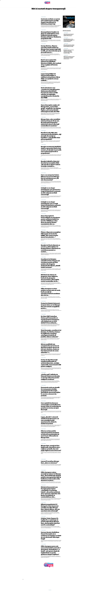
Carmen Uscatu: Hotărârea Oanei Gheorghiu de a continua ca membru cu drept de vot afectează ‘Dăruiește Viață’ (51, 535)
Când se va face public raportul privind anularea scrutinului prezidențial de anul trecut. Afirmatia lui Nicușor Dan (50, 434)
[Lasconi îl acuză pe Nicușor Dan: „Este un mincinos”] (31, 462)
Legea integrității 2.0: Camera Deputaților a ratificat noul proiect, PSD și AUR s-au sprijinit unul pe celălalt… (50, 77)
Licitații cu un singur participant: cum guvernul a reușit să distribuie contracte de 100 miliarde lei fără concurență (50, 191)
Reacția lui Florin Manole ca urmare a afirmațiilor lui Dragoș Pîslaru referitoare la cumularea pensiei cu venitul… (50, 248)
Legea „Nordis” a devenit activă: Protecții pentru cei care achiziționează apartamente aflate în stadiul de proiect (50, 420)
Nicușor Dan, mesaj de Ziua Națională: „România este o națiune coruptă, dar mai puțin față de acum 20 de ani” (51, 448)
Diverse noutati (43, 57)
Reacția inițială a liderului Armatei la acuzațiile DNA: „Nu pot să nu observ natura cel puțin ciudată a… (50, 163)
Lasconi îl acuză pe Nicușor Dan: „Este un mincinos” (50, 462)
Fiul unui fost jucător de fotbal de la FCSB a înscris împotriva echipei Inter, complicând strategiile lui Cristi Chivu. (52, 573)
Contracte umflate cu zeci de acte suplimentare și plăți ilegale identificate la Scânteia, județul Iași (50, 21)
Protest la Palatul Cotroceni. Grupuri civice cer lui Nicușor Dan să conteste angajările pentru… (50, 305)
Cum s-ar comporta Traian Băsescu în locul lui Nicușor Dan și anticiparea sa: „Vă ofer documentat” (50, 177)
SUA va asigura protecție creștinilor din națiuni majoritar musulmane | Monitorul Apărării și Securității (69, 45)
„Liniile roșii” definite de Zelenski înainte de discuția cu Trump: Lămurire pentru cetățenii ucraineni (50, 376)
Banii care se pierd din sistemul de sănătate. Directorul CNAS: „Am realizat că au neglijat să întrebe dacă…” (51, 63)
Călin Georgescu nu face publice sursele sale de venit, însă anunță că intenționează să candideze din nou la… (50, 292)
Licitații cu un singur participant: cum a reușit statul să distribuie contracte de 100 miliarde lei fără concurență (51, 205)
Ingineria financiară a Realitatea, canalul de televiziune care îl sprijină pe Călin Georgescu (69, 35)
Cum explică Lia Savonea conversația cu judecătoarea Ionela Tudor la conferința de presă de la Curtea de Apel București (51, 406)
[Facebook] (23, 579)
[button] (93, 2)
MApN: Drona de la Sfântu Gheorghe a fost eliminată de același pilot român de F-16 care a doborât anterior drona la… (69, 57)
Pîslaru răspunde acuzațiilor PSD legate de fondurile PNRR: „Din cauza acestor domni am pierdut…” (51, 234)
